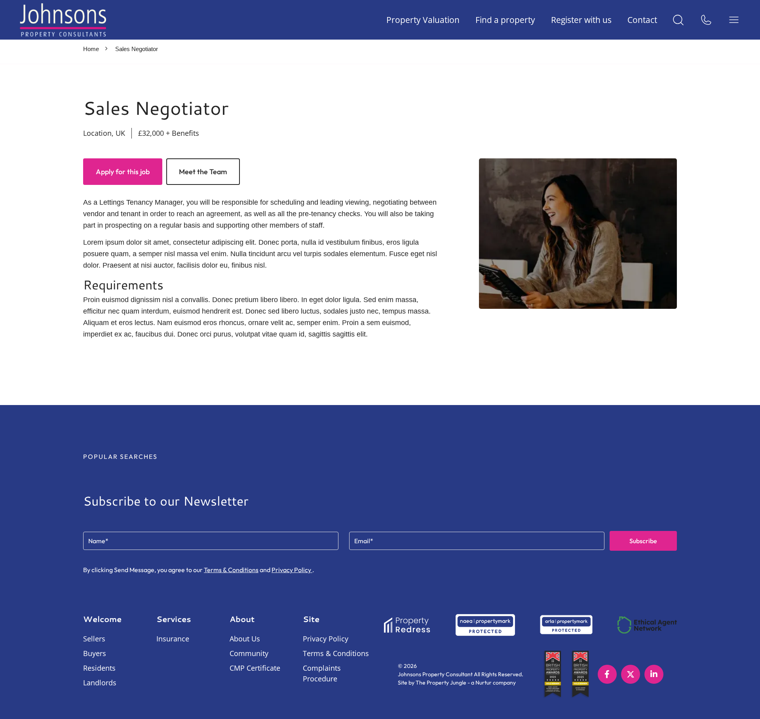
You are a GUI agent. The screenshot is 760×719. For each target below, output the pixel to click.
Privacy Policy (292, 570)
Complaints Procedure (322, 673)
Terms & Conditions (231, 570)
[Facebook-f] (607, 674)
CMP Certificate (255, 668)
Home (91, 49)
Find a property (505, 20)
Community (249, 653)
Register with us (581, 20)
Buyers (94, 653)
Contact (642, 20)
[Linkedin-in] (653, 674)
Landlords (99, 682)
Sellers (94, 638)
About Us (245, 638)
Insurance (172, 638)
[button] (380, 459)
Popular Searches (120, 456)
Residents (99, 668)
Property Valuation (423, 20)
